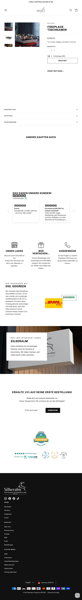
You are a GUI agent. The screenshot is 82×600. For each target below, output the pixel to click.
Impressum (8, 557)
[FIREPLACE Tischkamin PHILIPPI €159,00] (51, 80)
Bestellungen (8, 545)
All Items (7, 510)
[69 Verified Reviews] (41, 447)
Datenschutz (8, 568)
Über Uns (7, 527)
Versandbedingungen (11, 561)
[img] (42, 195)
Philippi (51, 23)
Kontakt (6, 534)
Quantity (51, 46)
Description (10, 109)
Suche (6, 518)
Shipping (58, 42)
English (28, 582)
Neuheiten (7, 507)
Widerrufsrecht (9, 565)
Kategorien (8, 514)
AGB (5, 554)
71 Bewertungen (18, 198)
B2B (5, 537)
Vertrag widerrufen (10, 572)
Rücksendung (10, 122)
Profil (6, 541)
